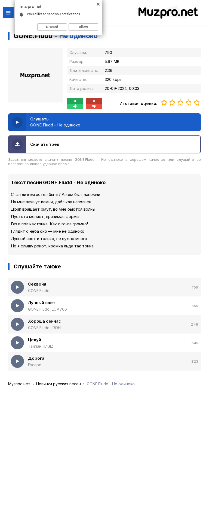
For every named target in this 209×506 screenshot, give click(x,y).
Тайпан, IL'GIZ (40, 346)
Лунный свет (41, 302)
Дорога (36, 358)
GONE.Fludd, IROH (44, 327)
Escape (34, 364)
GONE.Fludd (39, 290)
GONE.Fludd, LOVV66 (47, 309)
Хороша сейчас (44, 321)
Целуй (34, 339)
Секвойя (37, 284)
